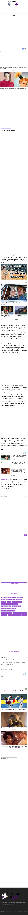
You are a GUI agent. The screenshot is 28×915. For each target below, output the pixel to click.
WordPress (21, 911)
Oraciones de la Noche (6, 606)
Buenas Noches (12, 597)
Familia (12, 599)
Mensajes (3, 601)
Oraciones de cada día (12, 604)
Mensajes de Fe (5, 479)
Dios (8, 599)
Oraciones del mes (16, 606)
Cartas (3, 599)
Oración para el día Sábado (7, 664)
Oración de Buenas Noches (7, 666)
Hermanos (19, 599)
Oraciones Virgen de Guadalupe (8, 610)
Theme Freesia (16, 911)
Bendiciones (4, 597)
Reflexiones (4, 615)
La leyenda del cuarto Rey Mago (8, 659)
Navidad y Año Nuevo (17, 601)
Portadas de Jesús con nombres (20, 612)
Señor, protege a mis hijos (6, 669)
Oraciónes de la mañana (6, 127)
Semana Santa (17, 615)
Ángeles (24, 615)
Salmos (10, 615)
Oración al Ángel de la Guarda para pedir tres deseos (13, 662)
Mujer (9, 601)
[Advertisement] (14, 31)
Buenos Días (20, 597)
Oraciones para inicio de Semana (8, 608)
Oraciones (4, 604)
